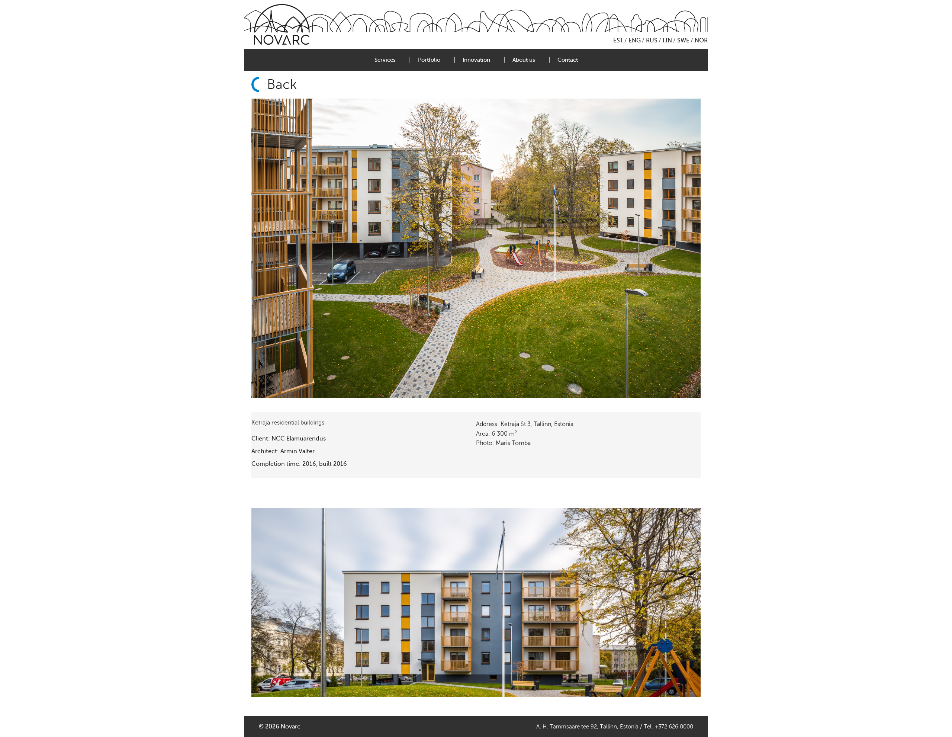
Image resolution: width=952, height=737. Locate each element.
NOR (701, 40)
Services (385, 60)
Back (282, 84)
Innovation (476, 60)
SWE (683, 40)
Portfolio (429, 60)
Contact (567, 60)
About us (523, 60)
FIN (667, 40)
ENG (634, 40)
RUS (651, 40)
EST (618, 40)
